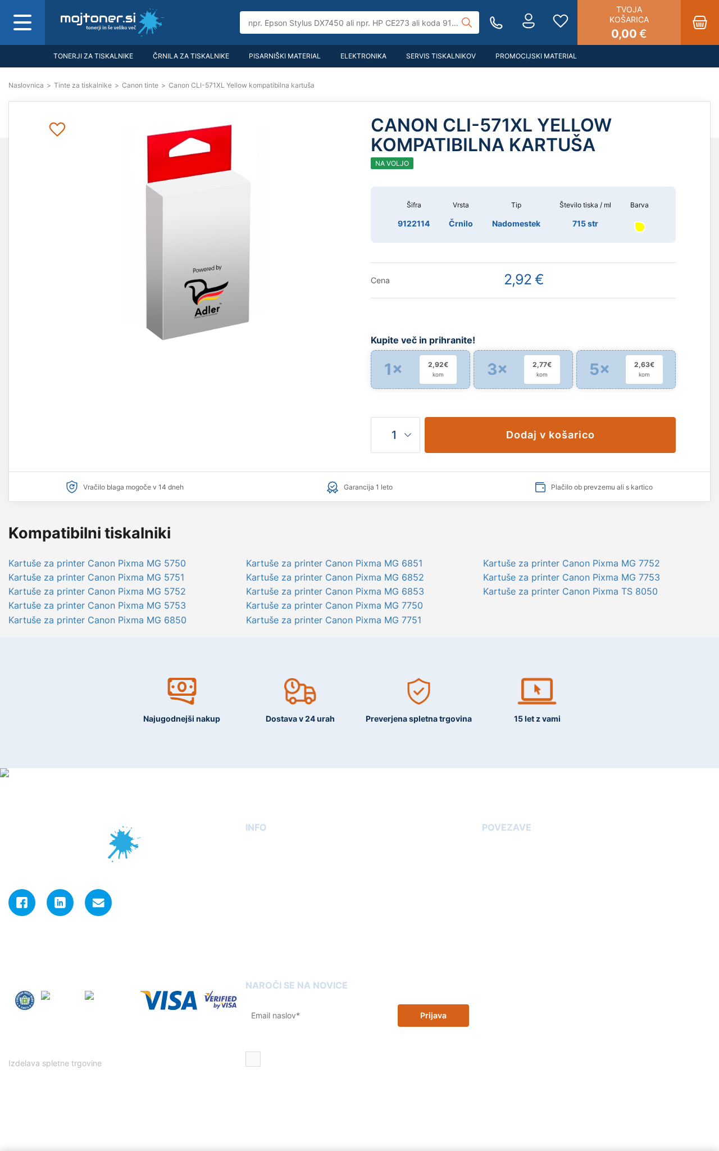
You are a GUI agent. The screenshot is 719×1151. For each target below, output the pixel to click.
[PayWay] (59, 1000)
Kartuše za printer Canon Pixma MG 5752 (97, 591)
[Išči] (467, 22)
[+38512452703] (496, 23)
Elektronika (363, 56)
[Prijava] (528, 22)
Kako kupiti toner (515, 882)
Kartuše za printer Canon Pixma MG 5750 (97, 563)
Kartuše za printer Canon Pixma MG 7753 (571, 577)
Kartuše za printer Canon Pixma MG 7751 (333, 620)
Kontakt (260, 866)
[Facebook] (21, 902)
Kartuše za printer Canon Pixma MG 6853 (335, 591)
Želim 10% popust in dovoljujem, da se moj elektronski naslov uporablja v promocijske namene (360, 1061)
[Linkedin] (60, 902)
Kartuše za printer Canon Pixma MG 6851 (334, 563)
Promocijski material (536, 56)
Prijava (433, 1015)
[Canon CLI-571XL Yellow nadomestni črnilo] (112, 22)
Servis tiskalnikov (441, 56)
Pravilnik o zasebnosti (83, 1044)
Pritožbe (498, 914)
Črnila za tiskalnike (191, 56)
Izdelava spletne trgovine (56, 1063)
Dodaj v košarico (550, 435)
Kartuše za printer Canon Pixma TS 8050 (570, 591)
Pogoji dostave (274, 882)
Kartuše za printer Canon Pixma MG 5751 (96, 577)
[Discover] (220, 1000)
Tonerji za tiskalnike (93, 56)
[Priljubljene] (560, 22)
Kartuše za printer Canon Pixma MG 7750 (334, 605)
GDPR (256, 930)
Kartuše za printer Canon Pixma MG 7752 (571, 563)
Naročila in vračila (279, 946)
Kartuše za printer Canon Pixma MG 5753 (97, 605)
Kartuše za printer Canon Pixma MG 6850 (97, 620)
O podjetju (265, 850)
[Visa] (168, 1000)
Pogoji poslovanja (280, 898)
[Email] (98, 902)
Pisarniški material (285, 56)
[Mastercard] (109, 1000)
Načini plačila (271, 962)
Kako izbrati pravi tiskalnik (533, 898)
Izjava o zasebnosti (282, 914)
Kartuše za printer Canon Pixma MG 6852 (335, 577)
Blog (490, 850)
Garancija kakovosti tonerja (535, 866)
